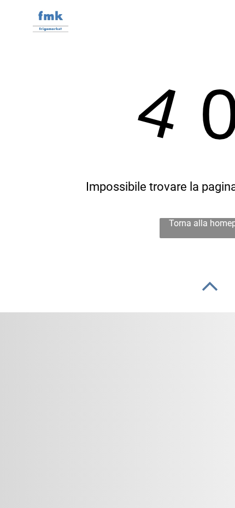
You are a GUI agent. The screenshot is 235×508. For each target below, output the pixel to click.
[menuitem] (137, 23)
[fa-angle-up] (210, 294)
